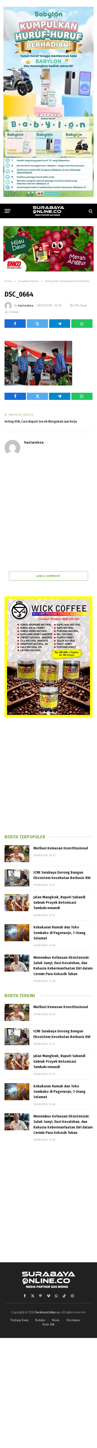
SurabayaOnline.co (47, 1312)
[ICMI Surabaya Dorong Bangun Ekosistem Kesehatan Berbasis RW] (17, 877)
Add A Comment (48, 576)
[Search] (90, 211)
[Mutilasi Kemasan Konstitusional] (17, 853)
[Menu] (7, 211)
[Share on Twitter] (37, 323)
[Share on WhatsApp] (81, 323)
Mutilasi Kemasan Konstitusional (60, 848)
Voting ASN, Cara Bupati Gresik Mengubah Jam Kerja (41, 421)
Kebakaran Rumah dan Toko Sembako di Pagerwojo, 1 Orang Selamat (59, 933)
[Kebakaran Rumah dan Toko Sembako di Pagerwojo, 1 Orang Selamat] (17, 932)
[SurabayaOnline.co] (48, 211)
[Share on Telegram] (59, 323)
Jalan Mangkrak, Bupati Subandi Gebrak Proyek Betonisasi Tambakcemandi (59, 902)
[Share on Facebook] (15, 323)
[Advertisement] (48, 514)
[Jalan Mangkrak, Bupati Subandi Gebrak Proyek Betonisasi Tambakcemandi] (17, 902)
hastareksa (25, 305)
